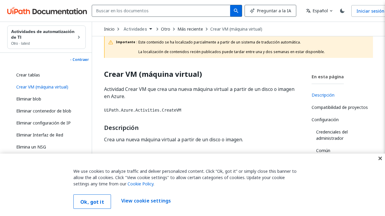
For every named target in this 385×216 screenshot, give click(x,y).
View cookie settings (146, 201)
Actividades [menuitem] (135, 29)
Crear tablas (28, 75)
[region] (192, 185)
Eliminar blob (28, 99)
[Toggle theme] (342, 11)
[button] (49, 87)
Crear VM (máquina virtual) (236, 29)
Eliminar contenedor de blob (43, 111)
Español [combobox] (317, 11)
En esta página (328, 77)
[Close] (380, 158)
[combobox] (162, 10)
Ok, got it (92, 202)
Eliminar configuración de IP (43, 123)
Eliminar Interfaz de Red (39, 135)
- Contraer (79, 59)
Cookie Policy (140, 184)
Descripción (121, 128)
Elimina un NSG (31, 147)
